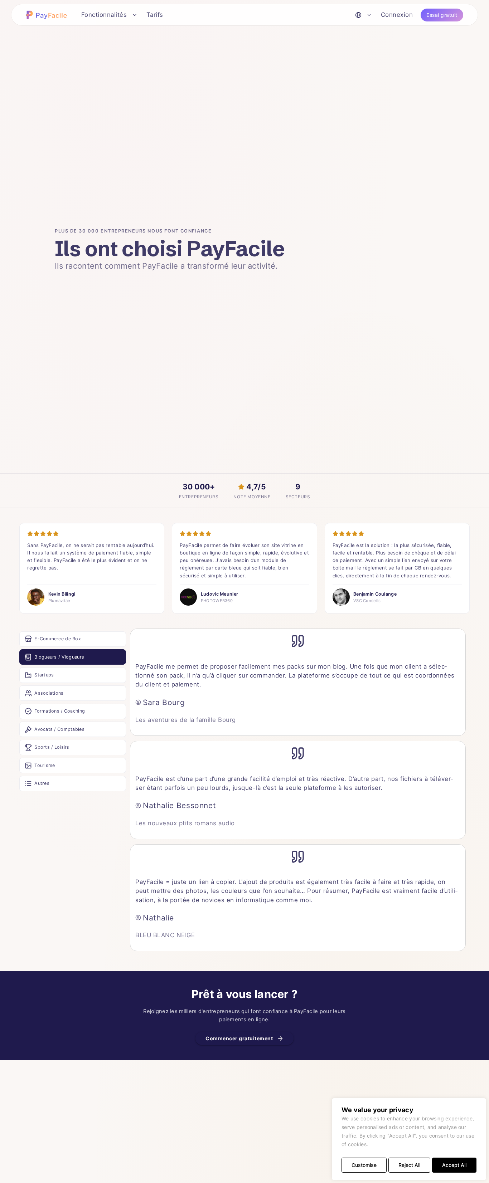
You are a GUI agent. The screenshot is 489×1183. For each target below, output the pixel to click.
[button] (48, 15)
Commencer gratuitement (239, 1038)
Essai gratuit (441, 15)
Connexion (397, 14)
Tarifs (154, 14)
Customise (364, 1165)
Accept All (454, 1165)
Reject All (409, 1165)
